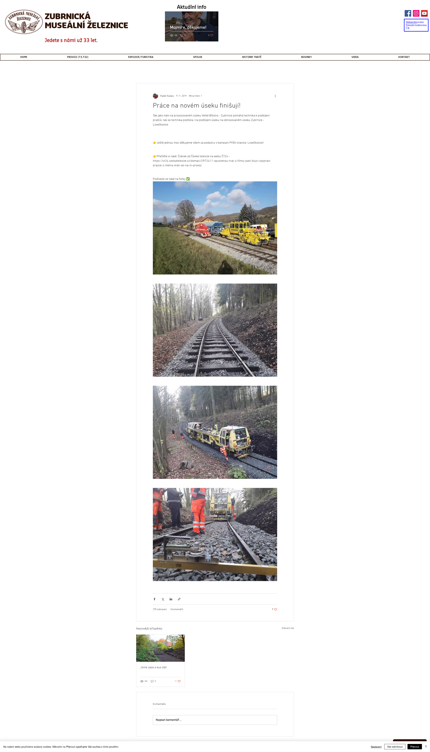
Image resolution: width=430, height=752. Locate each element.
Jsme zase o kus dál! (153, 667)
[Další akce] (275, 96)
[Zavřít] (426, 746)
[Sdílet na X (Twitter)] (162, 599)
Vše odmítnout (395, 746)
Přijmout (414, 746)
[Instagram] (416, 13)
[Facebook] (408, 13)
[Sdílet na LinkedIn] (171, 599)
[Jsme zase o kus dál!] (160, 648)
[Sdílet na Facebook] (154, 599)
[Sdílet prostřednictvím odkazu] (179, 599)
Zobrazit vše (288, 628)
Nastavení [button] (376, 746)
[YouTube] (424, 13)
